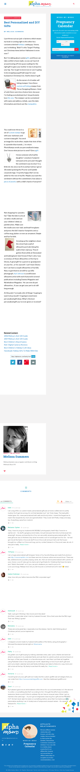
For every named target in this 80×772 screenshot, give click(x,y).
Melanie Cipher (14, 527)
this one (11, 98)
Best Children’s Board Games (15, 342)
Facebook (19, 362)
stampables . (32, 104)
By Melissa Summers (14, 31)
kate (9, 508)
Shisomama (38, 644)
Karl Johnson (19, 273)
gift (37, 150)
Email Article (33, 362)
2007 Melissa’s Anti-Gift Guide (16, 339)
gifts (28, 58)
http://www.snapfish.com (19, 557)
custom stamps (14, 132)
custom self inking (24, 86)
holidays (21, 44)
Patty (10, 651)
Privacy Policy (54, 770)
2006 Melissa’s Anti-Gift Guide (16, 336)
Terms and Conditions (41, 770)
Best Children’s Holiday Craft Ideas (17, 348)
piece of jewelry (10, 182)
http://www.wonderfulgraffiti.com (30, 679)
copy (33, 356)
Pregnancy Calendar (30, 745)
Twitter (12, 362)
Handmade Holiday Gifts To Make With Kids (21, 351)
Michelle (11, 626)
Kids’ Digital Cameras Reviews (16, 345)
